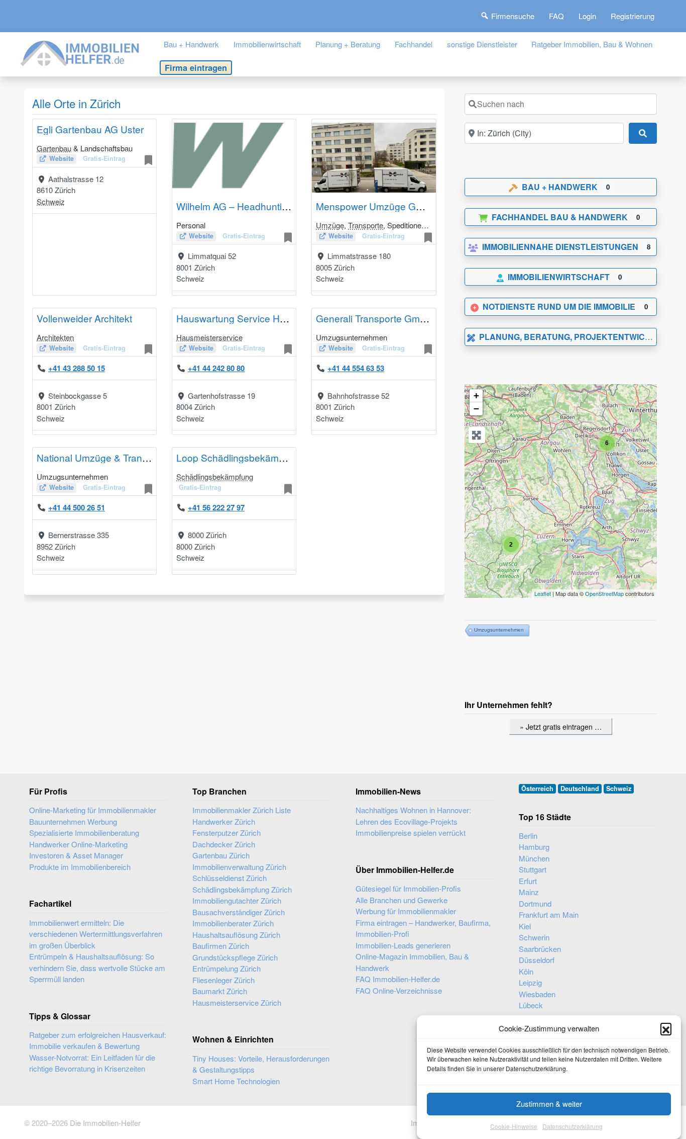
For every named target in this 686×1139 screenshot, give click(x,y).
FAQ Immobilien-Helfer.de (398, 979)
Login (587, 16)
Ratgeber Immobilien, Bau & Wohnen (591, 44)
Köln (526, 971)
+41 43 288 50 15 (76, 368)
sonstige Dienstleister (482, 44)
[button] (666, 1028)
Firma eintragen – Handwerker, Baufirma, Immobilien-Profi (423, 928)
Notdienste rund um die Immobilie (559, 306)
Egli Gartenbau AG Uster (90, 129)
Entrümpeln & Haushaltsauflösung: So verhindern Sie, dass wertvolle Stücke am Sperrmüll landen (97, 967)
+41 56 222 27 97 (216, 507)
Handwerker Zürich (223, 821)
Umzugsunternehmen (499, 630)
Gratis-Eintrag (104, 158)
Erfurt (528, 880)
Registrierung (632, 16)
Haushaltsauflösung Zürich (236, 934)
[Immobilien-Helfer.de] (80, 52)
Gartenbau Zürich (221, 855)
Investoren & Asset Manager (76, 855)
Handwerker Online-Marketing (78, 844)
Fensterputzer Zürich (226, 832)
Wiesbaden (537, 994)
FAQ (556, 16)
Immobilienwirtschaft (267, 44)
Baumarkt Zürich (219, 991)
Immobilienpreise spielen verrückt (411, 832)
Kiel (525, 926)
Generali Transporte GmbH (374, 318)
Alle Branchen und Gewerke (401, 900)
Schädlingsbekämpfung (214, 476)
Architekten (55, 337)
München (534, 858)
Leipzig (530, 982)
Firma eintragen (196, 67)
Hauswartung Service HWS (235, 318)
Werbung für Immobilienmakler (406, 911)
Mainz (529, 892)
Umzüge (330, 225)
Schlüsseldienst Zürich (229, 877)
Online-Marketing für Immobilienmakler (92, 810)
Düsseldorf (536, 959)
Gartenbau (54, 148)
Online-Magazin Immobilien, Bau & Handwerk (412, 962)
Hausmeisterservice (209, 337)
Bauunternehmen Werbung (73, 821)
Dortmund (535, 903)
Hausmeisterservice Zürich (236, 1002)
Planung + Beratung (347, 44)
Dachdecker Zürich (223, 844)
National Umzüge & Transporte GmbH (118, 457)
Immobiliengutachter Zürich (236, 900)
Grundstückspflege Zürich (235, 957)
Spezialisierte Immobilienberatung (84, 832)
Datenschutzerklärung (572, 1126)
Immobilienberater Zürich (233, 923)
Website (61, 158)
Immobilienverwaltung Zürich (239, 866)
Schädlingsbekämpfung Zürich (242, 889)
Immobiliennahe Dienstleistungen (560, 246)
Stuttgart (532, 869)
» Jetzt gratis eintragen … (561, 726)
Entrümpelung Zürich (226, 968)
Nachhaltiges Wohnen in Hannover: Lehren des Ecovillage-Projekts (413, 816)
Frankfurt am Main (549, 914)
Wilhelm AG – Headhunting (234, 206)
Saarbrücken (540, 948)
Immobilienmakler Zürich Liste (241, 810)
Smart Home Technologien (236, 1081)
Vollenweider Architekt (84, 318)
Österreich (537, 788)
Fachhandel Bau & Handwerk (560, 217)
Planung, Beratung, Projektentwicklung (576, 336)
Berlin (528, 835)
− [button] (476, 408)
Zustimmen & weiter (549, 1103)
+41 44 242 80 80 (216, 368)
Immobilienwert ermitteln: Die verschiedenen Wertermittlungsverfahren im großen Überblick (95, 933)
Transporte (365, 225)
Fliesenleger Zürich (223, 980)
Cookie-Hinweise (513, 1126)
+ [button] (476, 395)
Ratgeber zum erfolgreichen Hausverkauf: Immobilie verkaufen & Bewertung (97, 1040)
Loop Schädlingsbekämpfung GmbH (255, 457)
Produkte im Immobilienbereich (80, 866)
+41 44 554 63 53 (355, 368)
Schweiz (51, 201)
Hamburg (534, 846)
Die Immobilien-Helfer (105, 1122)
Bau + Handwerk (191, 44)
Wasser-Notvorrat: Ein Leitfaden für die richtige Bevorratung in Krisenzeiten (92, 1063)
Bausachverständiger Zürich (238, 912)
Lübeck (531, 1005)
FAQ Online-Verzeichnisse (399, 990)
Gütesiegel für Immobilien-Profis (408, 888)
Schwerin (534, 937)
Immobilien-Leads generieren (403, 945)
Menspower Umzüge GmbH (376, 206)
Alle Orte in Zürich (76, 103)
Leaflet (542, 593)
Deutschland (579, 788)
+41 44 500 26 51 (76, 507)
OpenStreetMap (604, 593)
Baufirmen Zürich (220, 945)
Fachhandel (413, 44)
